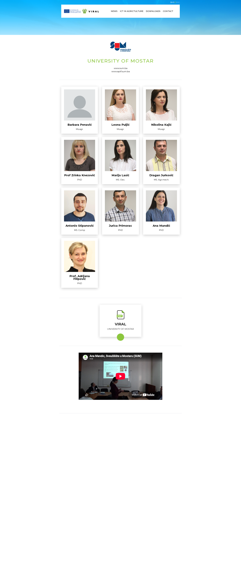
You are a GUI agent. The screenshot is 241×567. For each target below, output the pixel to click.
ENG (178, 2)
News (114, 11)
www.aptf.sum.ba (120, 71)
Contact (168, 11)
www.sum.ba (120, 68)
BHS (172, 2)
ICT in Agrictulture (131, 11)
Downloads (153, 11)
